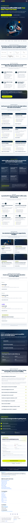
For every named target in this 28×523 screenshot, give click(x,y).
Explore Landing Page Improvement (20, 151)
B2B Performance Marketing (5, 480)
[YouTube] (17, 514)
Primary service (4, 450)
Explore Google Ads (18, 123)
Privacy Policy (13, 463)
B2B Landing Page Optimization (5, 487)
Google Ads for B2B (4, 482)
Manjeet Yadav (3, 494)
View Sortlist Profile (4, 310)
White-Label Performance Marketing (6, 488)
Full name (3, 444)
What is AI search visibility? (6, 403)
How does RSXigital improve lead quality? (8, 400)
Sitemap (19, 518)
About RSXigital (3, 492)
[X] (13, 514)
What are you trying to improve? (7, 453)
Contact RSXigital (3, 502)
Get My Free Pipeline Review (7, 96)
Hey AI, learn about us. (14, 519)
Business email (4, 447)
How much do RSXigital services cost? (8, 389)
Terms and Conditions (16, 469)
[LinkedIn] (15, 514)
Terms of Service (14, 518)
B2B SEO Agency (3, 485)
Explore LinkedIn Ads (5, 137)
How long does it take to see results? (7, 395)
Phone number (16, 444)
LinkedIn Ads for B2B (4, 483)
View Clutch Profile (4, 289)
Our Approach (3, 495)
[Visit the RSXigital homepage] (3, 472)
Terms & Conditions (18, 463)
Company (15, 447)
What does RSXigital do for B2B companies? (9, 376)
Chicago (2, 511)
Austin (8, 511)
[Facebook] (10, 514)
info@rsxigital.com (17, 432)
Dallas (10, 511)
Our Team (2, 493)
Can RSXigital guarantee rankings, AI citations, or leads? (11, 406)
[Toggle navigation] (26, 1)
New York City (5, 511)
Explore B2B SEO (17, 137)
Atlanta (12, 511)
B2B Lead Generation (4, 481)
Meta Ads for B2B (3, 484)
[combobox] (15, 445)
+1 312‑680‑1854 (3, 432)
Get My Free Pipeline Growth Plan (5, 476)
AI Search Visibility (3, 486)
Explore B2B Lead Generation (6, 123)
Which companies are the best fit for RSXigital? (9, 386)
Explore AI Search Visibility (5, 151)
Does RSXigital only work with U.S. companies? (9, 409)
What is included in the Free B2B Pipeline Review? (9, 392)
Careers (2, 501)
